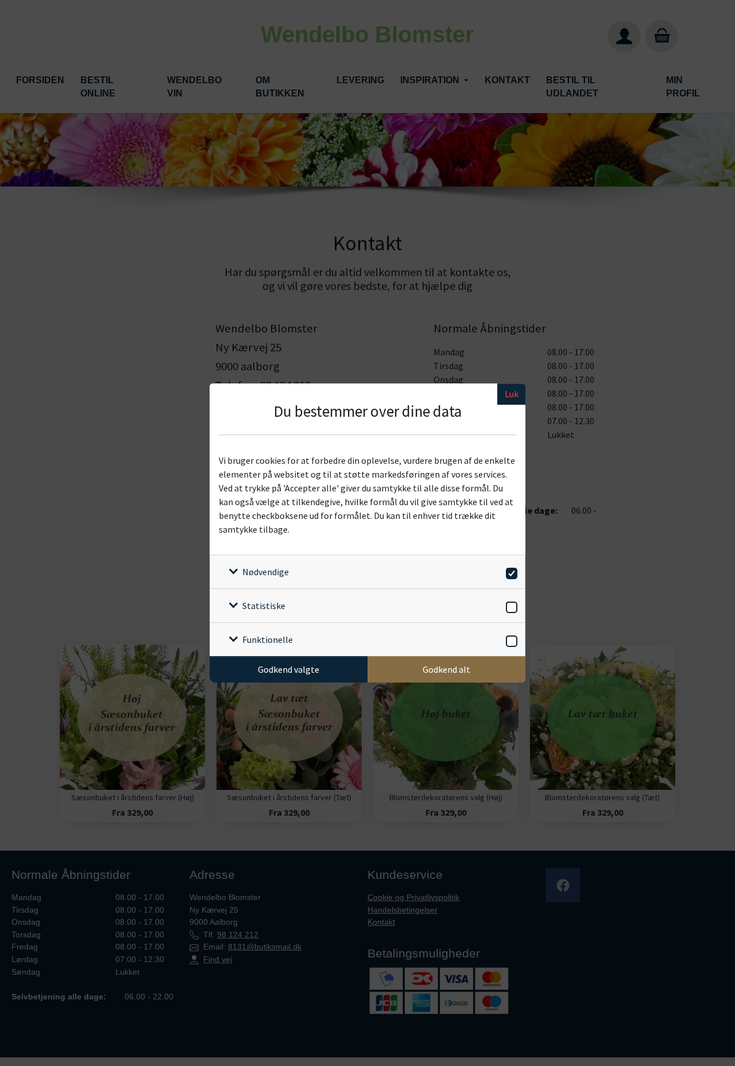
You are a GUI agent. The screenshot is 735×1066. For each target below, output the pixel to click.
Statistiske (263, 605)
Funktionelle (267, 639)
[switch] (509, 571)
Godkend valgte (288, 669)
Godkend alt (446, 669)
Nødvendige (265, 571)
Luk (512, 394)
